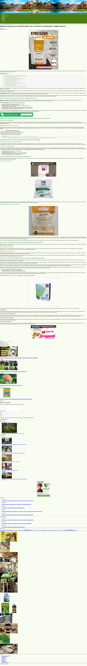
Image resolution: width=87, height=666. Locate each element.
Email (1, 414)
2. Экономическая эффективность (11, 80)
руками (57, 530)
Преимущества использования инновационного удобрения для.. (14, 78)
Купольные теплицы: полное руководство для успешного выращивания (14, 444)
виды (5, 530)
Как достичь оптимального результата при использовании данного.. (15, 83)
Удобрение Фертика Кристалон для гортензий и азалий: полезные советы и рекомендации (22, 136)
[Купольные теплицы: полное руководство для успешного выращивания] (7, 443)
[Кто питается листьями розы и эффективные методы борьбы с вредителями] (9, 582)
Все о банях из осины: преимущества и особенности (10, 461)
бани (0, 530)
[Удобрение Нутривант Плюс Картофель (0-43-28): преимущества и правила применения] (9, 356)
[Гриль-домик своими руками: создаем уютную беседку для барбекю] (9, 633)
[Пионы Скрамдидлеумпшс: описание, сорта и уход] (8, 383)
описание (22, 530)
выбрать (11, 530)
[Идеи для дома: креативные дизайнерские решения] (9, 561)
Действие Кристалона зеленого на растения (12, 82)
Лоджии (3, 16)
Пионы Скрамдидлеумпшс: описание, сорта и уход (11, 385)
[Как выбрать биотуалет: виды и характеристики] (7, 469)
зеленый (3, 341)
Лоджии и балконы (5, 662)
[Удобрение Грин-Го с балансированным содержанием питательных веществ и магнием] (7, 602)
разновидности (54, 530)
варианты (2, 530)
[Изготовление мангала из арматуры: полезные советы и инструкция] (7, 452)
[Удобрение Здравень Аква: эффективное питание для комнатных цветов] (6, 397)
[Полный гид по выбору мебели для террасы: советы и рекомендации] (9, 653)
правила (37, 530)
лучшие (19, 530)
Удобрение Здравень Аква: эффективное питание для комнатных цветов (16, 399)
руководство (59, 530)
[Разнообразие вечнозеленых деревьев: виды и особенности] (9, 369)
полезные (32, 530)
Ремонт (3, 19)
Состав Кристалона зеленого (10, 81)
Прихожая (3, 18)
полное (35, 530)
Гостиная (3, 14)
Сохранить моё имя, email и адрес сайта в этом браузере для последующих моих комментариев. (17, 417)
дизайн (14, 530)
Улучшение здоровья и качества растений (12, 77)
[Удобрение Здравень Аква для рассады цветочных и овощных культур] (9, 612)
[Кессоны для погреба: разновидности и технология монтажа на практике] (9, 592)
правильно (39, 530)
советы (65, 530)
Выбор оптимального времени (10, 84)
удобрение (10, 341)
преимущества (44, 530)
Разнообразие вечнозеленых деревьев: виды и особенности (13, 371)
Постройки (3, 17)
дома (15, 530)
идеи (17, 530)
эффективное (75, 530)
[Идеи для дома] (3, 8)
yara (0, 341)
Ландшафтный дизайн (5, 655)
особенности (27, 530)
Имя (1, 412)
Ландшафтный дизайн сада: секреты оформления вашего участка (13, 433)
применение (49, 530)
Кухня (3, 659)
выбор (8, 530)
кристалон (6, 341)
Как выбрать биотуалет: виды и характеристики (10, 470)
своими (62, 530)
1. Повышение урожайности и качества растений (13, 79)
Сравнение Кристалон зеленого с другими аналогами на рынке (14, 86)
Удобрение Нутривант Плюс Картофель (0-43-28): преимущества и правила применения (19, 357)
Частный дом (4, 20)
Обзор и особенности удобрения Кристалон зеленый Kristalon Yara (15, 75)
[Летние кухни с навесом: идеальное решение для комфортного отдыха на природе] (7, 478)
